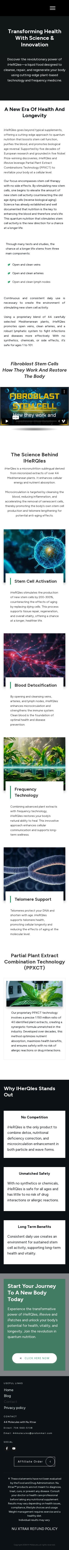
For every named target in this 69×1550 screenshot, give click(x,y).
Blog (7, 1396)
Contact (10, 1402)
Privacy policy (15, 1408)
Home (8, 1390)
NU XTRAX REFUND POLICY (34, 1529)
